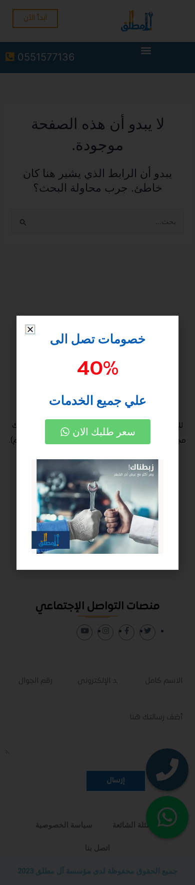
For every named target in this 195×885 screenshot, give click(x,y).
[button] (30, 329)
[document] (97, 442)
